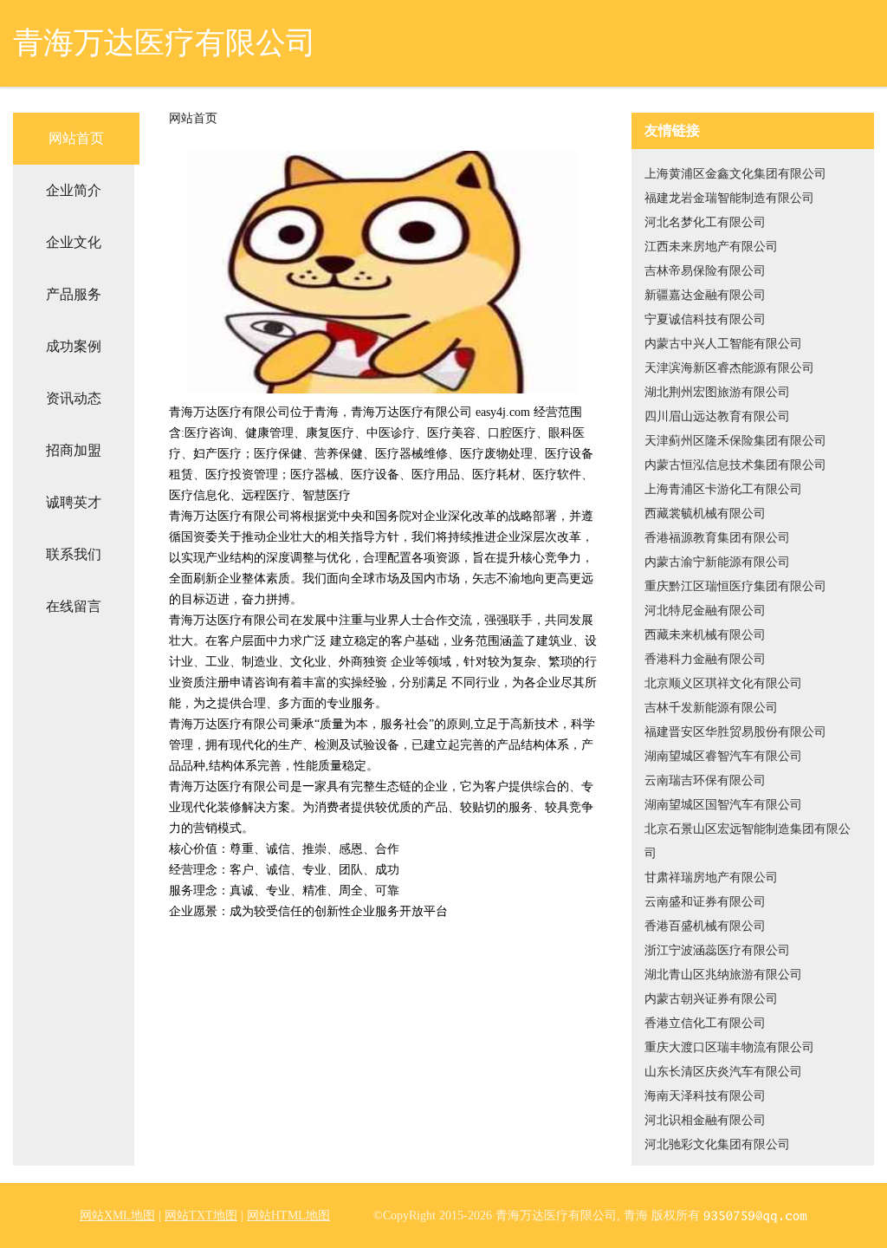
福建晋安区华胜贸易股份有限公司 (735, 731)
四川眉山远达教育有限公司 (717, 416)
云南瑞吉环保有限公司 (705, 780)
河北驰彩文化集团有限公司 (717, 1144)
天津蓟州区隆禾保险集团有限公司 (735, 440)
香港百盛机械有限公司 (705, 926)
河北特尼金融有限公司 (705, 610)
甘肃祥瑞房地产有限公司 (711, 877)
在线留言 (73, 606)
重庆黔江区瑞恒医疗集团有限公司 (735, 586)
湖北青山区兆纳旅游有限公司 (723, 974)
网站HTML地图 (288, 1215)
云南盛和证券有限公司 (705, 901)
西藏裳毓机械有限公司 (705, 513)
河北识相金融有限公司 (705, 1120)
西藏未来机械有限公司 (705, 634)
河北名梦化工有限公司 (705, 222)
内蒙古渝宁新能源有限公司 (717, 562)
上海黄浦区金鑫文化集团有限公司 (735, 173)
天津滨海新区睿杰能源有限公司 (729, 367)
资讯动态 (73, 398)
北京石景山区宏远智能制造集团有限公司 (747, 841)
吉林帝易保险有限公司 (705, 270)
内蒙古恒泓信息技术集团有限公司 (735, 464)
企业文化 (73, 242)
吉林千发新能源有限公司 (711, 707)
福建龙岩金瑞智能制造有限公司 (729, 198)
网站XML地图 (117, 1215)
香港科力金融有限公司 (705, 659)
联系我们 (73, 554)
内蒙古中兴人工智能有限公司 (723, 343)
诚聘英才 (73, 502)
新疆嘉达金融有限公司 (705, 295)
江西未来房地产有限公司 (711, 246)
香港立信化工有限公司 (705, 1023)
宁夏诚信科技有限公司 (705, 319)
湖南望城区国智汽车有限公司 (723, 804)
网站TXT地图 (201, 1215)
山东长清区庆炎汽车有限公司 (723, 1071)
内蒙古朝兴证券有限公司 (711, 998)
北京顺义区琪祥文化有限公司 (723, 683)
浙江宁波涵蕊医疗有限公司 (717, 950)
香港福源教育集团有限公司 (717, 537)
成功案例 (73, 346)
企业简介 (73, 190)
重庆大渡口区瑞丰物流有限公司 (729, 1047)
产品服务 (73, 294)
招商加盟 (73, 450)
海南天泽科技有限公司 (705, 1095)
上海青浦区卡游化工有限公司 (723, 489)
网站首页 (76, 138)
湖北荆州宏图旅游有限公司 (717, 392)
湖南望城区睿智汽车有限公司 (723, 756)
